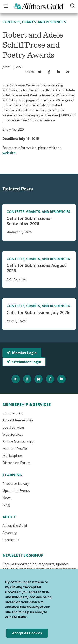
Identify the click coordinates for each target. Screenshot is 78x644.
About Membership (17, 420)
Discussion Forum (16, 462)
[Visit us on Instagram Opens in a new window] (16, 379)
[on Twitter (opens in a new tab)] (40, 72)
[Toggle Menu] (6, 6)
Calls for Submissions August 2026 (36, 268)
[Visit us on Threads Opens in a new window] (27, 379)
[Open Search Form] (72, 6)
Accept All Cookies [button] (27, 633)
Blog (6, 505)
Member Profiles (15, 448)
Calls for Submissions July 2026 (38, 312)
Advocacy (9, 532)
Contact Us (11, 540)
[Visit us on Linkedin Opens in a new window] (62, 379)
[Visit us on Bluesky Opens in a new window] (39, 379)
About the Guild (14, 525)
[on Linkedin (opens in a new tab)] (59, 72)
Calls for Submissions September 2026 (28, 220)
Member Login (24, 352)
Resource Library (15, 483)
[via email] (68, 72)
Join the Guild (12, 413)
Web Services (12, 434)
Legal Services (13, 427)
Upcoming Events (16, 490)
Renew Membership (18, 441)
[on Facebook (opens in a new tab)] (50, 72)
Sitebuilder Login (26, 362)
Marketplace (12, 455)
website (9, 152)
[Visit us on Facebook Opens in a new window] (50, 379)
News (6, 497)
